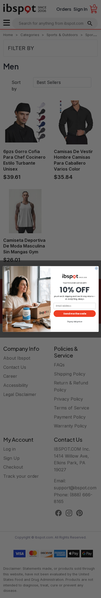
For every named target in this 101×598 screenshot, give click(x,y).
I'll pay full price (74, 321)
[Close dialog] (96, 268)
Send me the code (74, 313)
